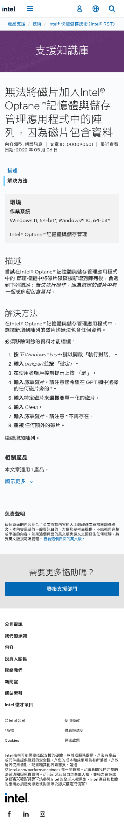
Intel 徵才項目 (19, 705)
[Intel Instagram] (42, 813)
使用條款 (72, 720)
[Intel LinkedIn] (25, 813)
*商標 (9, 730)
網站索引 (14, 693)
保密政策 (72, 740)
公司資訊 (14, 624)
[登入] (79, 9)
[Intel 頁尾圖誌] (17, 798)
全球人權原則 (75, 779)
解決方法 (17, 181)
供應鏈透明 (74, 730)
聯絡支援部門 (62, 589)
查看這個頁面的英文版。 (65, 539)
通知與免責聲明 (25, 774)
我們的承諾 (16, 636)
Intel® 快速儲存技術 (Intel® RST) (81, 24)
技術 (36, 24)
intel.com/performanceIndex (34, 769)
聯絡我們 (14, 670)
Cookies (12, 740)
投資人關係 (16, 659)
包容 (9, 647)
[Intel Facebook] (9, 813)
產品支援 (16, 24)
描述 (12, 170)
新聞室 (11, 682)
